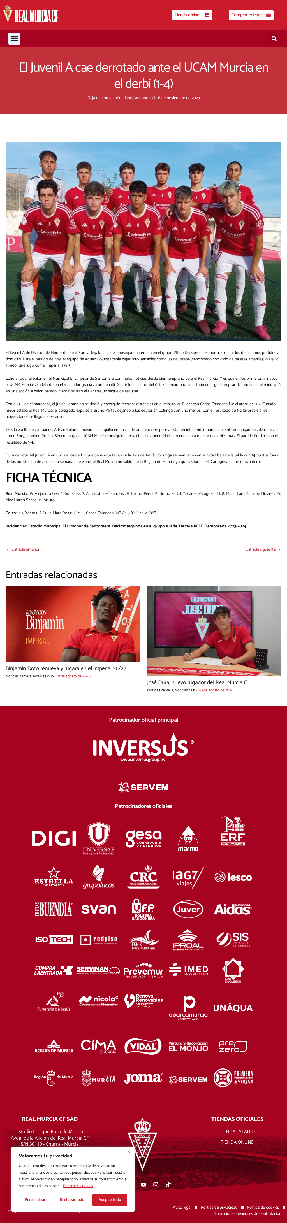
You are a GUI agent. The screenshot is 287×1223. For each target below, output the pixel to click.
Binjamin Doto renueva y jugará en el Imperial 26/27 (66, 668)
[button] (14, 39)
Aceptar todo (110, 1200)
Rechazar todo (72, 1200)
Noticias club (43, 676)
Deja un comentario (104, 97)
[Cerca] (128, 1151)
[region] (73, 1179)
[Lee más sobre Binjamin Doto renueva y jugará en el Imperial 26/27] (73, 623)
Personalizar (35, 1200)
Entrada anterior (23, 549)
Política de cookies (78, 1186)
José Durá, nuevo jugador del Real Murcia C (197, 682)
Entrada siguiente (263, 549)
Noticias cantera (139, 97)
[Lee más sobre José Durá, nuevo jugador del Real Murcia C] (214, 630)
